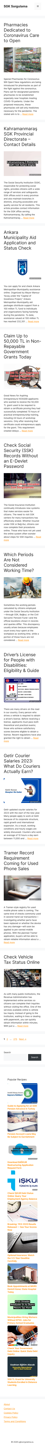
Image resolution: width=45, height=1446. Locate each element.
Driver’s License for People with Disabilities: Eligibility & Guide (21, 662)
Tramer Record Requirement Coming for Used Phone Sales (21, 860)
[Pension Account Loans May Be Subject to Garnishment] (23, 1121)
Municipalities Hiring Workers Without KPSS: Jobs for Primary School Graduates (22, 1320)
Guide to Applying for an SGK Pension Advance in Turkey (22, 1107)
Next (22, 1039)
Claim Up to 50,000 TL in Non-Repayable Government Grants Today (22, 346)
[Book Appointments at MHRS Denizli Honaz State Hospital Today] (23, 1274)
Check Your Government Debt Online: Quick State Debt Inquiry (23, 1351)
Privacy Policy (11, 1417)
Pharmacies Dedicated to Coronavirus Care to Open (21, 32)
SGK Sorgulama (16, 6)
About (7, 1404)
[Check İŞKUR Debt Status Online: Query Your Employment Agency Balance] (23, 1180)
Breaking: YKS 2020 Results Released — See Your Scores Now (22, 1227)
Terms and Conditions (15, 1421)
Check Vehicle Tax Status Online (22, 959)
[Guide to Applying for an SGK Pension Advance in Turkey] (23, 1093)
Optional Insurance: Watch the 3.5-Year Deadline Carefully (21, 1258)
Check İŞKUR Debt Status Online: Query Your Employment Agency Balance (22, 1196)
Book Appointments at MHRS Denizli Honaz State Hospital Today (22, 1289)
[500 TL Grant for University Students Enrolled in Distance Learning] (23, 1367)
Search (7, 1052)
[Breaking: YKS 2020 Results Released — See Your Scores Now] (23, 1211)
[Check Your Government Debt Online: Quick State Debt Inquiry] (23, 1336)
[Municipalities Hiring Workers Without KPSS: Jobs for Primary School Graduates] (23, 1304)
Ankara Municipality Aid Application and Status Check (20, 240)
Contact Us (9, 1408)
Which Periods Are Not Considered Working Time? (19, 562)
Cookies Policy (11, 1413)
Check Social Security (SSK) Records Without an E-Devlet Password (21, 455)
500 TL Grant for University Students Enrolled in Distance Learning (22, 1382)
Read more (27, 114)
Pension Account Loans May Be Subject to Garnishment (22, 1135)
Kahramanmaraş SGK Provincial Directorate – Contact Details (20, 136)
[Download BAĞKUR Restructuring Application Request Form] (23, 1149)
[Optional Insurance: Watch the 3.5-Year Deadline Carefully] (23, 1243)
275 (15, 1039)
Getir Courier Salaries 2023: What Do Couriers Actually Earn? (22, 763)
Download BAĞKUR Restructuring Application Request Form (20, 1165)
